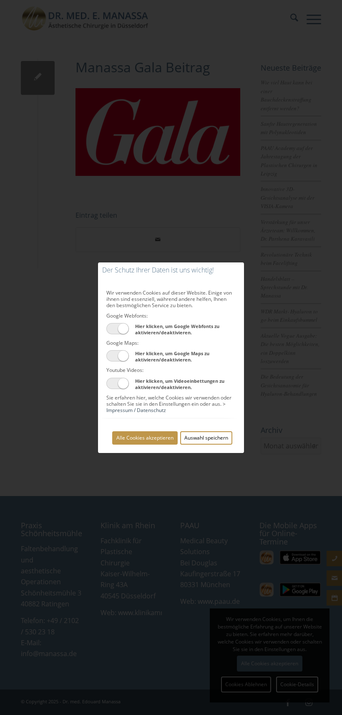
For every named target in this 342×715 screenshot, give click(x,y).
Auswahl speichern (206, 437)
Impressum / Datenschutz (136, 410)
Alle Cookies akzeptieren (145, 437)
